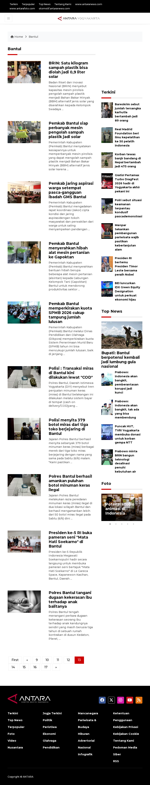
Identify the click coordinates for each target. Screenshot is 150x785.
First (15, 660)
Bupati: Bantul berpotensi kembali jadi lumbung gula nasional (120, 360)
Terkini (14, 4)
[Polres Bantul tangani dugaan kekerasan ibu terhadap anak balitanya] (24, 601)
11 (58, 660)
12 (68, 660)
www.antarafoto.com (22, 8)
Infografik (85, 754)
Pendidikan (51, 747)
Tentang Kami (62, 4)
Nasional (84, 747)
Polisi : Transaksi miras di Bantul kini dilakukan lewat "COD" (71, 373)
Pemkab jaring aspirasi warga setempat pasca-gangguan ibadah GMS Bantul (71, 190)
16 (35, 667)
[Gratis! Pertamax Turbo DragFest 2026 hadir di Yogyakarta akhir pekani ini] (107, 181)
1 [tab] (110, 524)
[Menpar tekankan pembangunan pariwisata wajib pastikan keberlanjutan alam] (107, 231)
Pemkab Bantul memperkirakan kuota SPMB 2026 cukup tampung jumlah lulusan (70, 312)
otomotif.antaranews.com (54, 8)
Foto (106, 483)
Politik (47, 720)
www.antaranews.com (88, 4)
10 (47, 660)
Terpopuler (28, 4)
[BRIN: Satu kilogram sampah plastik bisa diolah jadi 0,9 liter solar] (24, 72)
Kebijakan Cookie (126, 734)
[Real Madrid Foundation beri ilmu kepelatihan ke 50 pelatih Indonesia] (107, 135)
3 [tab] (122, 524)
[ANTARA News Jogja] (78, 18)
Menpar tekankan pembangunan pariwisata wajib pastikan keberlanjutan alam (127, 237)
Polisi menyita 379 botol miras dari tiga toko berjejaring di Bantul (68, 427)
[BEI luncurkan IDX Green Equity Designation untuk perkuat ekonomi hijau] (107, 289)
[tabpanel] (121, 507)
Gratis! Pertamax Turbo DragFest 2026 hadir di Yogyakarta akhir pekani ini (127, 183)
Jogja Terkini (52, 713)
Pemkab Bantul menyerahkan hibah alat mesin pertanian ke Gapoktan (69, 250)
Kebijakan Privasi (125, 727)
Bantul (33, 36)
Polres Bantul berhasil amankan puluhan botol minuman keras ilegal (70, 483)
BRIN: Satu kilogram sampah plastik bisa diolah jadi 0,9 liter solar (68, 70)
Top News (44, 4)
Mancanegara (88, 713)
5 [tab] (134, 524)
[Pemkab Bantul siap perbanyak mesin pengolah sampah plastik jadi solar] (24, 132)
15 (24, 667)
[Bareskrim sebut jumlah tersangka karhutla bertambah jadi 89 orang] (107, 110)
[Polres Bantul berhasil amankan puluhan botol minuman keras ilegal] (24, 485)
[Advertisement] (125, 66)
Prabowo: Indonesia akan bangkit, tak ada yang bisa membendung (127, 409)
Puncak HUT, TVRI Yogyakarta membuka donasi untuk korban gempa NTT (127, 434)
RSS (116, 761)
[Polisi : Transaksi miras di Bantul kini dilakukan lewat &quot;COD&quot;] (24, 377)
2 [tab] (116, 524)
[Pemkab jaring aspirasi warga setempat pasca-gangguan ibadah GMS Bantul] (24, 192)
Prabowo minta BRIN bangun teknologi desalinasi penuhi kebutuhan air (126, 461)
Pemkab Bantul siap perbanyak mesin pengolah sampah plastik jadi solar (68, 130)
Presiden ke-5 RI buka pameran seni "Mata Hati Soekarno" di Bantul (70, 539)
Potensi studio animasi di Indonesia (119, 509)
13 (79, 660)
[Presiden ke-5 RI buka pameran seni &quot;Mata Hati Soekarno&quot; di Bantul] (24, 541)
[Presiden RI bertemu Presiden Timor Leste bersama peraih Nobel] (107, 264)
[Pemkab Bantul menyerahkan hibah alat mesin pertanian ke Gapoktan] (24, 252)
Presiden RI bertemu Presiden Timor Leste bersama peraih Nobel (126, 266)
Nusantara (15, 747)
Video (12, 740)
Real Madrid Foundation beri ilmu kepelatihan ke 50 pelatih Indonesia (127, 137)
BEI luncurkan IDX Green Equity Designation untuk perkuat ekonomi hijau (127, 291)
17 (45, 667)
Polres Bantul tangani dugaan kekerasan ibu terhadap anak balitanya (70, 599)
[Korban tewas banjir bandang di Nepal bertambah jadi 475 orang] (107, 160)
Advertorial (86, 740)
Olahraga (49, 740)
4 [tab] (128, 524)
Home (19, 36)
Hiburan (83, 734)
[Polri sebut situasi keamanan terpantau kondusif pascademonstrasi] (107, 206)
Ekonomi (49, 734)
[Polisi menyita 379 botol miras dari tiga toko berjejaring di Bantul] (24, 429)
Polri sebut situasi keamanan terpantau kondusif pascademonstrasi (128, 208)
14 (13, 667)
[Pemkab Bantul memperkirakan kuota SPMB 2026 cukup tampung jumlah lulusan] (24, 312)
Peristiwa (50, 727)
